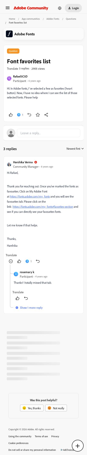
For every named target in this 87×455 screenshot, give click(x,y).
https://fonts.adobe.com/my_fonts (30, 196)
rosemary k (27, 272)
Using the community (19, 436)
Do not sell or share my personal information (32, 449)
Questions (71, 18)
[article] (43, 212)
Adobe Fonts (52, 18)
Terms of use (41, 436)
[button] (7, 9)
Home (12, 18)
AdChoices (68, 449)
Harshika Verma (23, 162)
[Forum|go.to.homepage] (31, 8)
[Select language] (59, 8)
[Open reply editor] (43, 133)
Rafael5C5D (20, 76)
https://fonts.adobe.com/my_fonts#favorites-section (43, 206)
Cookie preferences (18, 443)
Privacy (55, 436)
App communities (31, 18)
